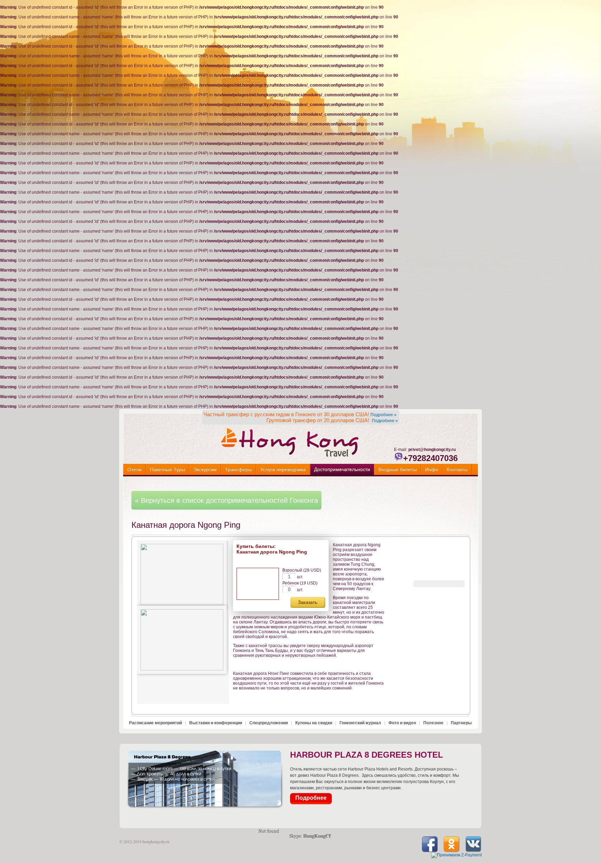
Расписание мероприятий (155, 722)
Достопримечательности (342, 469)
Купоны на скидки (313, 722)
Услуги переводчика (283, 469)
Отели (134, 469)
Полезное (433, 722)
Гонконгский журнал (360, 722)
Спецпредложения (268, 722)
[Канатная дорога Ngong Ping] (182, 574)
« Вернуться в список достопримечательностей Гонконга (226, 500)
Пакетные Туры (167, 469)
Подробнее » (383, 414)
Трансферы (238, 469)
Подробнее (311, 798)
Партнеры (461, 722)
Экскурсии (205, 469)
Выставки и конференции (215, 722)
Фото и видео (402, 722)
